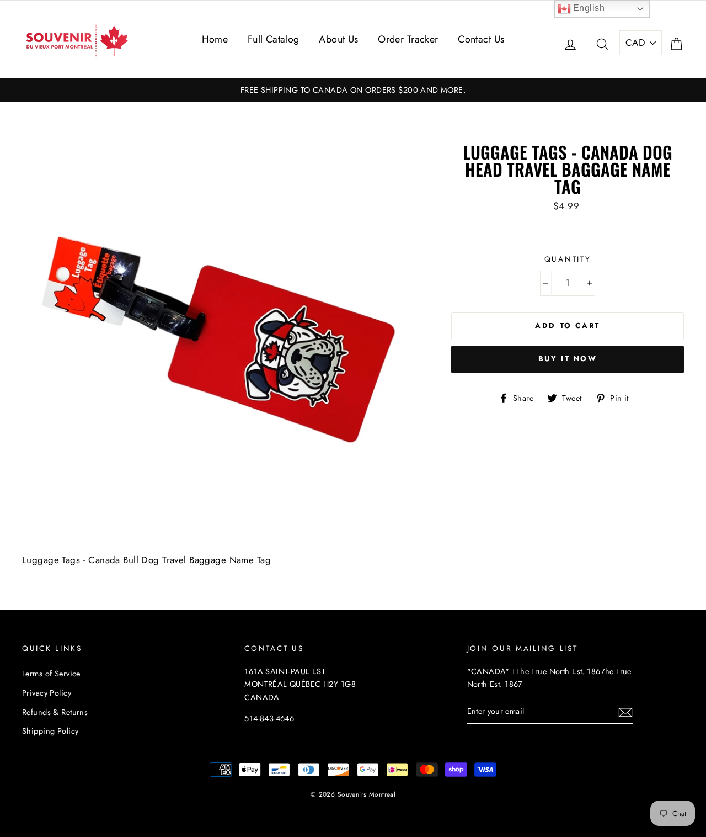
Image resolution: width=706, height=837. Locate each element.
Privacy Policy (46, 692)
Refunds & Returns (55, 712)
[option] (353, 90)
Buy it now (567, 358)
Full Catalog (273, 39)
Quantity (567, 258)
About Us (338, 39)
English (588, 8)
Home (215, 39)
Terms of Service (51, 673)
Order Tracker (408, 39)
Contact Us (481, 39)
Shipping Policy (50, 731)
